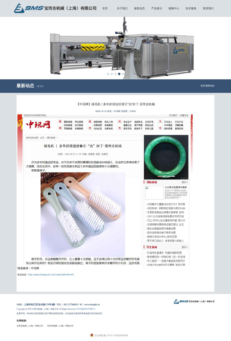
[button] (108, 74)
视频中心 (173, 8)
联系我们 (208, 8)
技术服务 (191, 8)
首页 (105, 8)
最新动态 (139, 8)
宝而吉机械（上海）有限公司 (30, 325)
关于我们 (122, 8)
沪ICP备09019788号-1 (85, 309)
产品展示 (156, 8)
